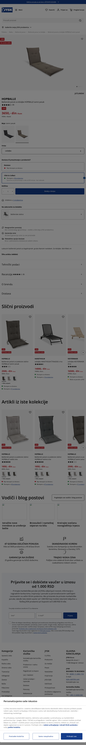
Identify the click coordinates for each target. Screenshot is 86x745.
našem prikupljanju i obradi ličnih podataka (60, 725)
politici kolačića (14, 727)
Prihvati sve (71, 736)
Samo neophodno (46, 736)
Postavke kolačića (16, 736)
